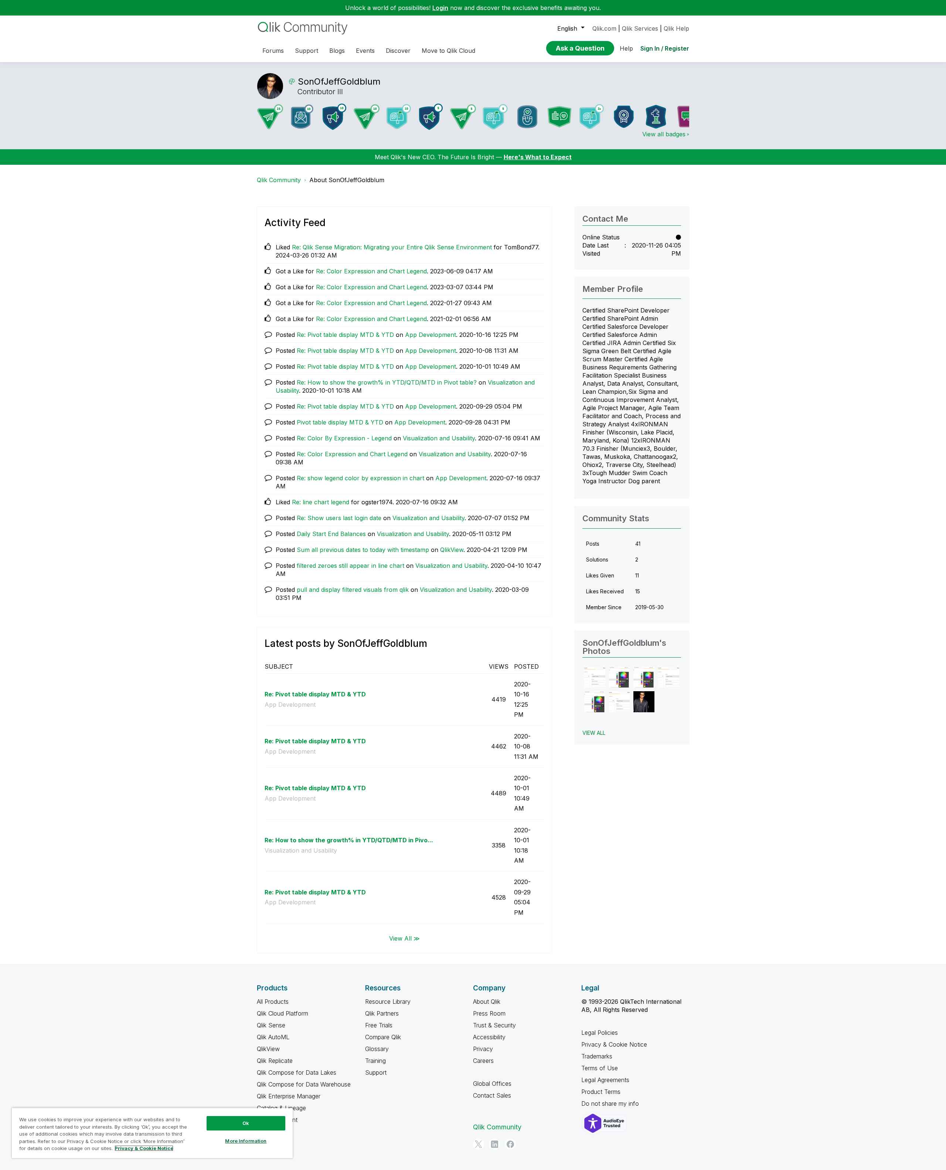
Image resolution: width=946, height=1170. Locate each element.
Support (376, 1072)
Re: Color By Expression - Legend (344, 438)
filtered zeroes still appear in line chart (350, 565)
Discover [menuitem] (398, 50)
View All (593, 733)
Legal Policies (599, 1032)
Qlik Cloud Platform (282, 1013)
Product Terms (600, 1091)
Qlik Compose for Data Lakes (296, 1072)
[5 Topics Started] (431, 116)
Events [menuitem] (365, 50)
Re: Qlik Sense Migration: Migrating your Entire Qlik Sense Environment (392, 247)
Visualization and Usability (439, 438)
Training (375, 1060)
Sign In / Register (664, 48)
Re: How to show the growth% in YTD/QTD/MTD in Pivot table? (387, 382)
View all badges (663, 134)
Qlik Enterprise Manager (288, 1096)
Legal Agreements (605, 1080)
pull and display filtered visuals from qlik (353, 589)
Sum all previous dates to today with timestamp (363, 549)
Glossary (377, 1049)
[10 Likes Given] (398, 116)
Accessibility (489, 1037)
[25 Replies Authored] (270, 116)
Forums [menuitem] (273, 50)
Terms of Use (599, 1068)
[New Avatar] (591, 116)
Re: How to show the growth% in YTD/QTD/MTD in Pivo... (349, 840)
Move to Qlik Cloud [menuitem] (448, 50)
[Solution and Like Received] (559, 116)
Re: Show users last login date (339, 518)
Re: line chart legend (320, 502)
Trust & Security (494, 1025)
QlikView (451, 549)
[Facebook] (510, 1144)
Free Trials (378, 1025)
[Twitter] (478, 1144)
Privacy (483, 1049)
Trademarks (596, 1056)
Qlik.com (604, 28)
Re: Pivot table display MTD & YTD (345, 334)
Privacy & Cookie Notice (614, 1044)
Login (440, 7)
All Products (273, 1001)
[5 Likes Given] (495, 116)
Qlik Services (640, 28)
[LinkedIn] (494, 1144)
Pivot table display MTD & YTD (340, 422)
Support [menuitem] (306, 50)
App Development (430, 334)
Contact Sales (492, 1095)
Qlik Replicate (275, 1060)
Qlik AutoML (273, 1037)
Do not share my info (611, 1103)
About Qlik (486, 1001)
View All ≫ (404, 938)
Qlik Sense (271, 1025)
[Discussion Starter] (688, 116)
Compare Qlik (383, 1037)
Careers (483, 1060)
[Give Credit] (623, 116)
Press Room (489, 1013)
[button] (594, 677)
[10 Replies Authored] (366, 116)
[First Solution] (656, 116)
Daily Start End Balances (331, 534)
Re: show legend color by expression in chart (360, 478)
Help (626, 48)
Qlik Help (676, 28)
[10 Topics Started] (334, 116)
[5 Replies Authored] (463, 116)
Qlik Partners (382, 1013)
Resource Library (388, 1001)
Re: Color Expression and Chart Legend (371, 271)
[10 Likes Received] (302, 116)
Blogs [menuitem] (337, 50)
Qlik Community (279, 180)
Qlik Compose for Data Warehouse (304, 1084)
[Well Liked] (527, 116)
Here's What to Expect (538, 157)
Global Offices (492, 1083)
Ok (245, 1123)
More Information (245, 1141)
